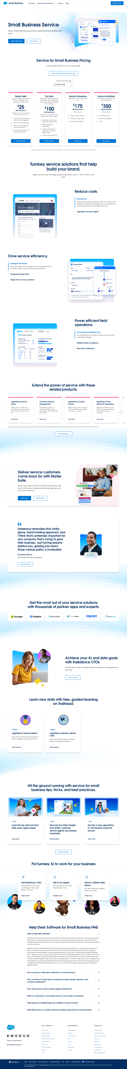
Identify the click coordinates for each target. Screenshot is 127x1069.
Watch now (88, 895)
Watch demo (15, 41)
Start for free (34, 41)
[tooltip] (70, 81)
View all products (63, 434)
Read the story (25, 564)
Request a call (57, 895)
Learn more (14, 419)
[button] (120, 410)
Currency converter (62, 81)
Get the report (54, 839)
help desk (96, 938)
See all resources (63, 852)
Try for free (19, 141)
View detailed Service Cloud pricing (63, 73)
